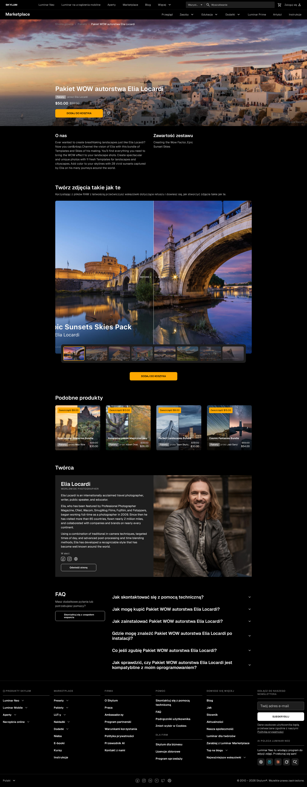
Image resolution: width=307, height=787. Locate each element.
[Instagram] (69, 559)
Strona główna (64, 24)
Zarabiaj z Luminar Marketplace (228, 743)
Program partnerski (118, 722)
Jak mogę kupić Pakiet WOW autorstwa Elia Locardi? (182, 609)
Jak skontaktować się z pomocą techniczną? (182, 597)
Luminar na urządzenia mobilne (80, 4)
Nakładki (62, 722)
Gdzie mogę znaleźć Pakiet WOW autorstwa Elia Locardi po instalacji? (182, 636)
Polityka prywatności (119, 736)
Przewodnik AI (115, 743)
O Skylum (111, 700)
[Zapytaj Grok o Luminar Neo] (286, 761)
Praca (108, 707)
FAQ (158, 712)
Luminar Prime (257, 14)
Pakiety (82, 24)
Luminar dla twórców (221, 736)
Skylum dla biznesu (169, 744)
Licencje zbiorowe (168, 751)
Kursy (58, 750)
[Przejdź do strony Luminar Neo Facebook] (137, 780)
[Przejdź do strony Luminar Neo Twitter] (163, 780)
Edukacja (209, 14)
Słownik (212, 715)
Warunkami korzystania (121, 729)
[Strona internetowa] (76, 559)
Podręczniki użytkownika (173, 719)
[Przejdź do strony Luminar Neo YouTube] (156, 780)
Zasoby (187, 14)
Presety (61, 700)
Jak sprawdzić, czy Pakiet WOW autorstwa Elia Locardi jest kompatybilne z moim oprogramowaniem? (182, 665)
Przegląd (167, 14)
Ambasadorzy (114, 715)
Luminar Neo (46, 4)
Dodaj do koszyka (79, 113)
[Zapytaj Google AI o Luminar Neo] (295, 761)
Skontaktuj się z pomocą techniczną (173, 703)
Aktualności (215, 722)
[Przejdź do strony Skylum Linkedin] (150, 780)
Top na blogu (218, 750)
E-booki (59, 743)
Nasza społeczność (220, 729)
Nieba (58, 736)
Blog (148, 4)
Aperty (111, 4)
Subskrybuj (280, 716)
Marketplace (130, 4)
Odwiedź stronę (79, 567)
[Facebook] (63, 559)
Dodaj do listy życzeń (76, 423)
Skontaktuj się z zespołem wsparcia (79, 616)
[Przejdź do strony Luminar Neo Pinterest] (169, 780)
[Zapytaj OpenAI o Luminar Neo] (261, 761)
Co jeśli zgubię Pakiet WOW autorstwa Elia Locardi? (182, 650)
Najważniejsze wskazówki (227, 757)
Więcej (165, 4)
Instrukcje (295, 14)
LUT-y (60, 715)
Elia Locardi (81, 96)
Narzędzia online (16, 722)
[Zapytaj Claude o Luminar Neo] (278, 761)
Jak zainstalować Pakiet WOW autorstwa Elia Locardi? (182, 621)
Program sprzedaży (169, 759)
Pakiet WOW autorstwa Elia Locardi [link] (113, 24)
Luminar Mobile (15, 708)
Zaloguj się (293, 5)
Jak (209, 707)
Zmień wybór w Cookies (171, 725)
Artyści (277, 14)
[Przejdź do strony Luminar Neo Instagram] (144, 780)
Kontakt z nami (115, 750)
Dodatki (233, 14)
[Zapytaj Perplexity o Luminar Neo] (269, 761)
